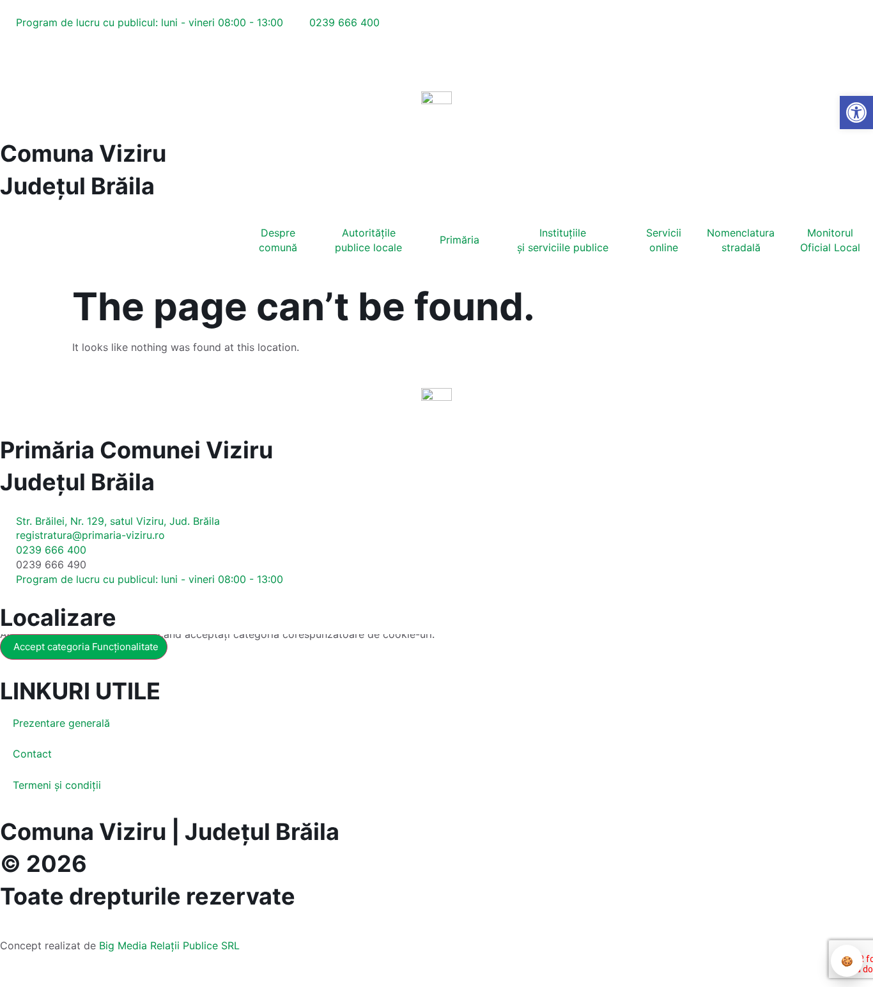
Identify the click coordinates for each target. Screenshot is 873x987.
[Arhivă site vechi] (34, 71)
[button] (10, 55)
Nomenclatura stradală (741, 239)
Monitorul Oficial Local (830, 239)
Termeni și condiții (57, 785)
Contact (32, 753)
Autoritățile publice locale (368, 239)
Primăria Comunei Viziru (136, 450)
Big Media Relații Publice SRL (169, 945)
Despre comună (278, 239)
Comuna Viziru (83, 153)
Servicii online (663, 239)
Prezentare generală (61, 723)
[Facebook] (8, 71)
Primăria (459, 239)
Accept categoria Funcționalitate (85, 647)
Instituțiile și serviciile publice (562, 239)
